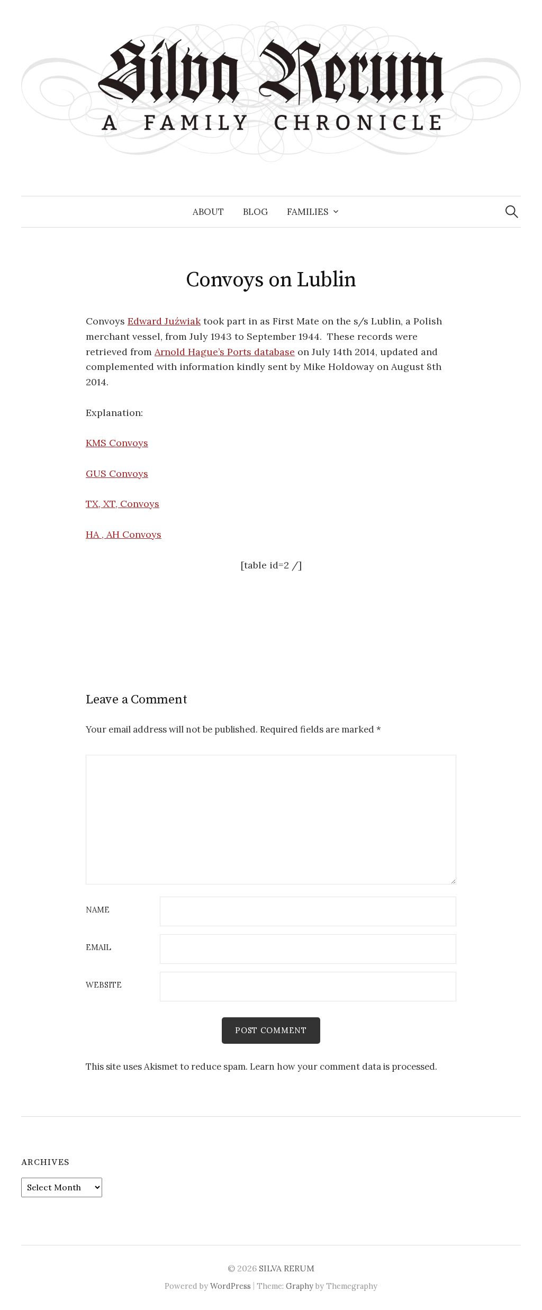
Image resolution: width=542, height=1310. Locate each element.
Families (307, 212)
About (208, 212)
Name (98, 910)
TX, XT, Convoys (122, 504)
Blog (255, 212)
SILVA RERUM (286, 1268)
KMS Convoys (117, 443)
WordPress (230, 1286)
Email (98, 948)
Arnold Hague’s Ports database (225, 352)
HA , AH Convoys (123, 534)
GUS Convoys (117, 473)
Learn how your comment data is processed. (343, 1066)
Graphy (299, 1286)
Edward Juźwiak (164, 321)
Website (104, 985)
